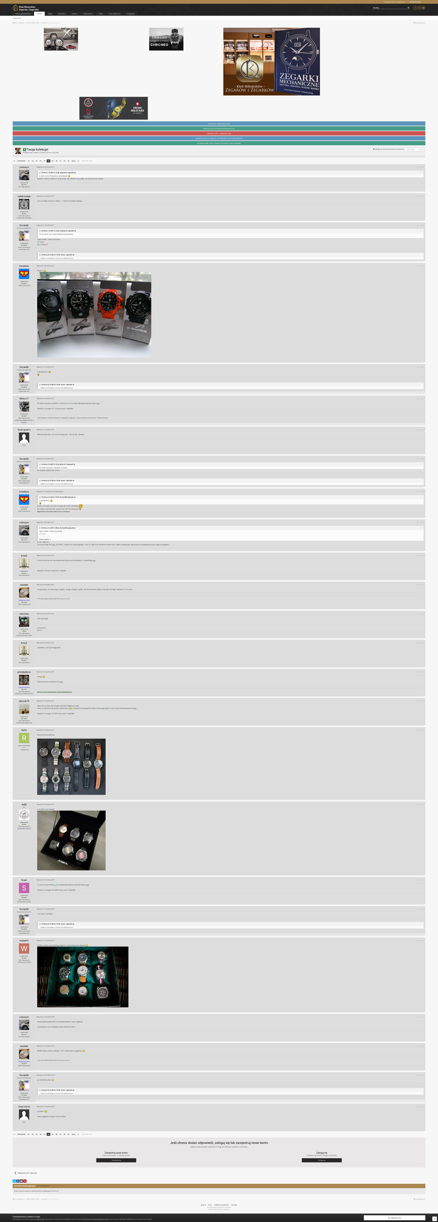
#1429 (422, 266)
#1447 (422, 1017)
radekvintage (24, 196)
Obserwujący (411, 149)
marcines (24, 613)
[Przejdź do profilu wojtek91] (24, 948)
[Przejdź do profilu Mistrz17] (24, 406)
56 (40, 161)
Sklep (101, 14)
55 (36, 161)
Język (203, 1205)
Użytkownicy (87, 14)
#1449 (422, 1075)
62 (64, 161)
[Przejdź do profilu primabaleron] (24, 680)
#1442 (422, 730)
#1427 (422, 196)
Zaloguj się (321, 1160)
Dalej (73, 161)
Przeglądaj (130, 14)
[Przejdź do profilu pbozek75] (24, 709)
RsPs (24, 730)
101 (420, 149)
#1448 (422, 1046)
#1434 (422, 492)
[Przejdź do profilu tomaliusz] (24, 274)
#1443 (422, 805)
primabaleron (24, 672)
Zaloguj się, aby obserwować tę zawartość (389, 149)
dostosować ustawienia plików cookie (96, 1219)
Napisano (45, 167)
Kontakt (234, 1205)
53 (28, 161)
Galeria (74, 14)
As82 (24, 804)
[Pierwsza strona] (14, 160)
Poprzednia (21, 161)
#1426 (422, 167)
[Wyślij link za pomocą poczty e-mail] (21, 1181)
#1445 (422, 909)
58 (48, 161)
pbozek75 (24, 701)
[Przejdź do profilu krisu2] (24, 563)
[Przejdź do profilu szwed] (18, 151)
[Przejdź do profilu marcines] (24, 622)
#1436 (422, 556)
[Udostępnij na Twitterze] (14, 1181)
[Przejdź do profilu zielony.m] (24, 175)
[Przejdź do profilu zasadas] (24, 593)
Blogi (50, 14)
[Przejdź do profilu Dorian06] (24, 236)
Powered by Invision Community (219, 1209)
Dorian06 (24, 225)
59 (52, 161)
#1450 (422, 1107)
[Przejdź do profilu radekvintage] (24, 204)
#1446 (422, 940)
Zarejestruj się (415, 2)
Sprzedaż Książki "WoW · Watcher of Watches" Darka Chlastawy (219, 143)
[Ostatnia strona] (78, 160)
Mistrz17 (24, 398)
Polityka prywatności (221, 1205)
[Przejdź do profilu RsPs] (24, 738)
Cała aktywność (114, 14)
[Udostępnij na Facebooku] (17, 1181)
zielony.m (24, 167)
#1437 (422, 585)
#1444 (422, 880)
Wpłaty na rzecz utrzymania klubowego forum (219, 128)
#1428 (422, 225)
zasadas (24, 584)
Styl (209, 1205)
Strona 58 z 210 (87, 161)
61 (60, 161)
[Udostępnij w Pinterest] (24, 1181)
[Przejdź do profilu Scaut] (24, 888)
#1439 (422, 643)
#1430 (422, 367)
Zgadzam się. (395, 1218)
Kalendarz (61, 14)
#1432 (422, 430)
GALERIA (55, 152)
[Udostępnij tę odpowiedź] (417, 167)
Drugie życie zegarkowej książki (219, 123)
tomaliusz (24, 266)
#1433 (422, 459)
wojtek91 (24, 940)
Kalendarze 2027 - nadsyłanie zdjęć (219, 133)
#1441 (422, 701)
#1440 (422, 672)
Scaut (24, 880)
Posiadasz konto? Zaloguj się (394, 2)
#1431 (422, 398)
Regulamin (17, 18)
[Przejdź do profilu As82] (24, 815)
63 (68, 161)
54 (32, 161)
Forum (39, 14)
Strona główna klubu (23, 14)
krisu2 (24, 555)
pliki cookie (40, 1219)
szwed (35, 152)
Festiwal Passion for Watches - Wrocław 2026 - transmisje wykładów (219, 138)
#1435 (422, 522)
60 (56, 161)
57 (44, 161)
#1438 (422, 614)
